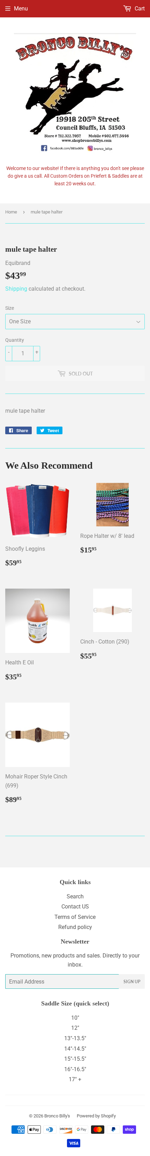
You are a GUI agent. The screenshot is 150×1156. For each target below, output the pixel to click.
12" (75, 1028)
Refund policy (75, 927)
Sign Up (131, 981)
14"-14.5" (75, 1048)
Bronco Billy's (57, 1115)
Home (11, 212)
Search (75, 896)
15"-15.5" (75, 1059)
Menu (21, 8)
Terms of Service (75, 917)
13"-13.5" (75, 1038)
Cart (139, 8)
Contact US (75, 906)
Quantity (14, 340)
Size (9, 308)
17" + (75, 1079)
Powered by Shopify (96, 1115)
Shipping (16, 288)
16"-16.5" (75, 1069)
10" (75, 1017)
